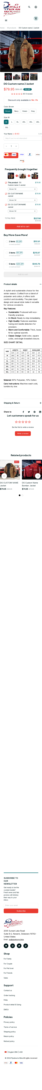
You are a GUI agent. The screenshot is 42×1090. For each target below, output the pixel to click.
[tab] (19, 495)
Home (2, 28)
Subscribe (21, 911)
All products (11, 28)
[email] (16, 939)
